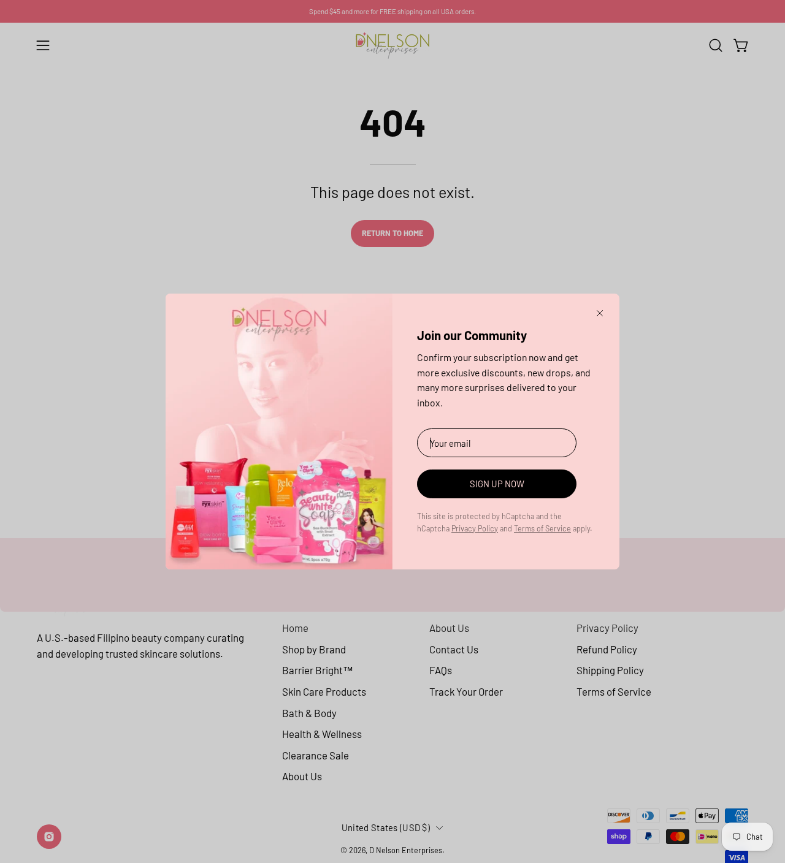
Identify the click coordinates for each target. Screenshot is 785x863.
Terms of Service (542, 528)
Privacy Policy (474, 528)
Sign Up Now (497, 483)
